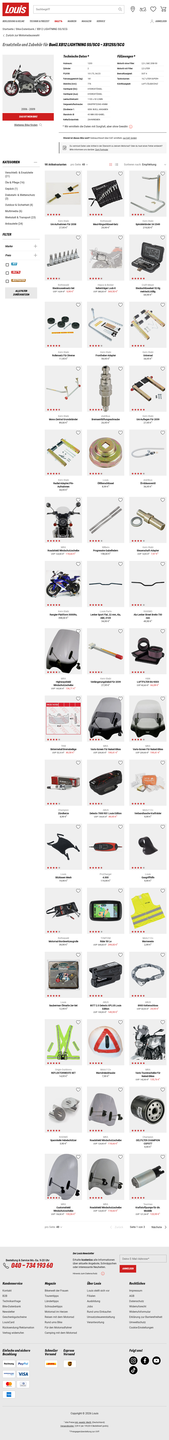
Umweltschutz (137, 1322)
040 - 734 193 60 (32, 1265)
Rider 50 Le (105, 941)
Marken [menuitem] (72, 21)
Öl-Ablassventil (147, 483)
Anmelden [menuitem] (161, 21)
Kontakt (7, 1290)
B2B (4, 1295)
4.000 (106, 877)
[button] (120, 9)
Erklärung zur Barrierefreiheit (145, 1317)
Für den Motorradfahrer (58, 1327)
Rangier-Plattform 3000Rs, (63, 614)
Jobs (90, 1306)
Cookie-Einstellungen (141, 1327)
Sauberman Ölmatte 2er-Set (63, 1005)
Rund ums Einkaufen (99, 1311)
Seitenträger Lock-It (106, 288)
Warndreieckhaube (105, 1073)
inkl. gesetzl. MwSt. (83, 1422)
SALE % (16, 272)
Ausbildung (93, 1301)
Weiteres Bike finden (26, 125)
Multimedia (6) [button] (13, 211)
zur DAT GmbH (130, 138)
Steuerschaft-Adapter (148, 550)
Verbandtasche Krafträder (148, 813)
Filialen (91, 1295)
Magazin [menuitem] (86, 21)
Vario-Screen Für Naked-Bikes (106, 749)
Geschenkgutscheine (14, 1317)
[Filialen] (133, 9)
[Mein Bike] (143, 9)
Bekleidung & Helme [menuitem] (13, 21)
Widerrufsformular (140, 1311)
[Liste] (116, 164)
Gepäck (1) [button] (11, 188)
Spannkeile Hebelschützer (63, 1140)
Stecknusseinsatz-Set (63, 288)
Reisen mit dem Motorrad (59, 1317)
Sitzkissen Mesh (63, 877)
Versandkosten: (67, 1426)
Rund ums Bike (53, 1322)
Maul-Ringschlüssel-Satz (105, 224)
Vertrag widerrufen (13, 1332)
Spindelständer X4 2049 (148, 224)
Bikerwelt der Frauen (56, 1290)
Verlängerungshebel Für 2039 (106, 682)
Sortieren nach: (132, 164)
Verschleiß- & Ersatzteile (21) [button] (19, 174)
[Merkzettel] (153, 9)
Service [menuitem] (101, 21)
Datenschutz (136, 1301)
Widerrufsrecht (137, 1306)
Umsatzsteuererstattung (101, 1317)
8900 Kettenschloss (148, 1005)
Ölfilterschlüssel (106, 483)
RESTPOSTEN (18, 280)
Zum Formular (101, 149)
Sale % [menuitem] (58, 21)
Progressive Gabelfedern (105, 550)
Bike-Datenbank (11, 1306)
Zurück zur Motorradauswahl (22, 35)
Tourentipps (52, 1295)
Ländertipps (52, 1301)
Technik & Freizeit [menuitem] (39, 21)
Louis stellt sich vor (98, 1290)
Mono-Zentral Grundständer (63, 419)
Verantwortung (95, 1322)
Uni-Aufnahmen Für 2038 (63, 224)
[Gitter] (110, 164)
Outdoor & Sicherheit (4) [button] (19, 204)
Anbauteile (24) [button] (14, 223)
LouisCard (8, 1322)
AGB (131, 1295)
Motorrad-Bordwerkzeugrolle (63, 941)
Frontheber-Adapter (106, 355)
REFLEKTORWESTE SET (63, 1073)
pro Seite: (75, 164)
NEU (14, 264)
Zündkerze (63, 813)
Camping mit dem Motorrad (61, 1332)
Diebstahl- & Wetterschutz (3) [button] (20, 196)
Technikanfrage (11, 1301)
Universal (148, 355)
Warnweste (148, 941)
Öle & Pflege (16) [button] (15, 182)
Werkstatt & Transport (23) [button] (20, 217)
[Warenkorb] (163, 9)
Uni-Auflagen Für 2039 (147, 419)
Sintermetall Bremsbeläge (63, 749)
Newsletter (8, 1311)
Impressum (135, 1290)
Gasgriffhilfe (148, 877)
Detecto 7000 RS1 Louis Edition (106, 813)
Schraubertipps (53, 1306)
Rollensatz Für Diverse (63, 355)
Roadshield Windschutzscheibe (63, 550)
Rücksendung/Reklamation (18, 1327)
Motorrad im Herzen (56, 1311)
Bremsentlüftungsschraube (106, 419)
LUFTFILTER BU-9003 (148, 682)
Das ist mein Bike (28, 116)
